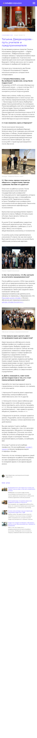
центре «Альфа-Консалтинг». (13, 302)
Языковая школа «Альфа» (11, 298)
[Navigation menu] (34, 3)
